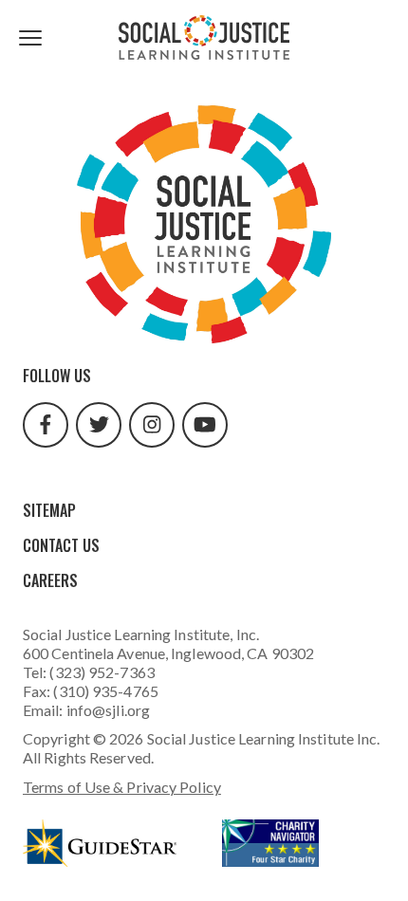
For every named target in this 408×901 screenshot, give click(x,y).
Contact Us (61, 545)
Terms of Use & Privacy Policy (122, 787)
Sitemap (49, 510)
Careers (50, 580)
